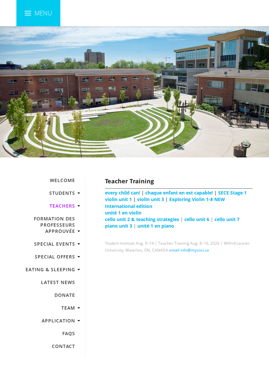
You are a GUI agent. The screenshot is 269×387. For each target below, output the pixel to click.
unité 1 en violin (123, 213)
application (58, 320)
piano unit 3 (118, 226)
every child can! (122, 193)
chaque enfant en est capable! (179, 193)
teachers (62, 206)
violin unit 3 (150, 199)
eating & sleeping (50, 269)
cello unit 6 (196, 219)
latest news (58, 282)
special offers (55, 257)
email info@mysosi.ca (189, 250)
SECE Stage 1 (232, 193)
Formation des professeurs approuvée (54, 224)
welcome (62, 180)
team (68, 308)
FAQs (68, 333)
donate (64, 295)
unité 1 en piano (155, 226)
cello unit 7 (227, 219)
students (62, 193)
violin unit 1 (118, 199)
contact (63, 346)
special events (54, 244)
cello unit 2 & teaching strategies (142, 219)
